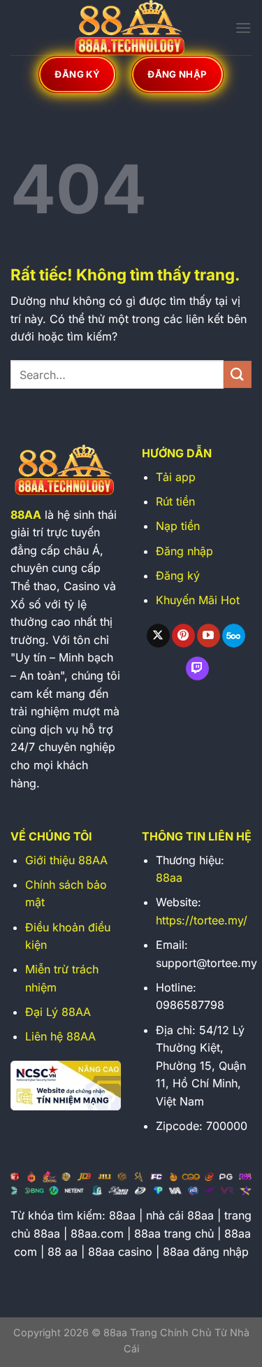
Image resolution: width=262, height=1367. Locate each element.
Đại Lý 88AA (58, 1012)
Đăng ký (178, 575)
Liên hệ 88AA (60, 1036)
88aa (169, 878)
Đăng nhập (184, 551)
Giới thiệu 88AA (66, 860)
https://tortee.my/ (201, 920)
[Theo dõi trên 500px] (233, 635)
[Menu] (243, 27)
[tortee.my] (131, 27)
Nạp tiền (178, 526)
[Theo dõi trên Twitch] (197, 668)
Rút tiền (175, 501)
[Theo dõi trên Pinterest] (183, 635)
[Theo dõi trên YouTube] (208, 635)
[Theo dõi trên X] (158, 635)
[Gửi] (238, 374)
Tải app (176, 477)
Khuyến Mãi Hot (198, 600)
